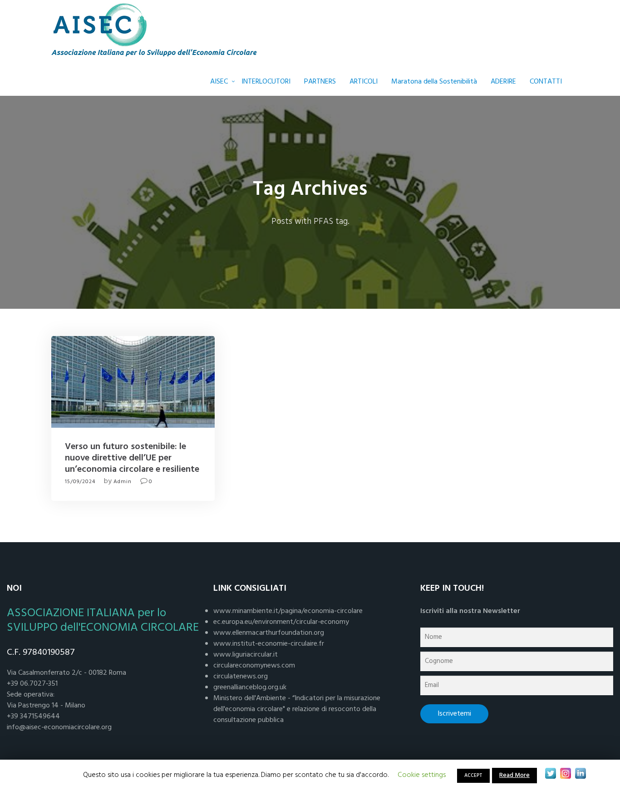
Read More (514, 775)
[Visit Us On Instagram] (565, 773)
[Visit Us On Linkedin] (580, 773)
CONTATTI (546, 82)
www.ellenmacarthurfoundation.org (268, 633)
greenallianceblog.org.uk (249, 687)
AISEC (219, 82)
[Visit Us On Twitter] (550, 773)
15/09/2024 (80, 481)
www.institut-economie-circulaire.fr (268, 644)
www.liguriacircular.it (245, 655)
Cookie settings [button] (422, 775)
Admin (122, 481)
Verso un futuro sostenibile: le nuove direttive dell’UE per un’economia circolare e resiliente (132, 458)
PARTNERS (320, 82)
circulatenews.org (240, 676)
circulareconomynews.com (254, 666)
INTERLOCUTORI (265, 82)
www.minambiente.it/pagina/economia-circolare (288, 611)
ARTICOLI (363, 82)
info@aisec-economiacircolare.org (59, 727)
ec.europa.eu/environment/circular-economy (281, 622)
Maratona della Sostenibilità (434, 82)
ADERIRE (503, 82)
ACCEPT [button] (473, 775)
